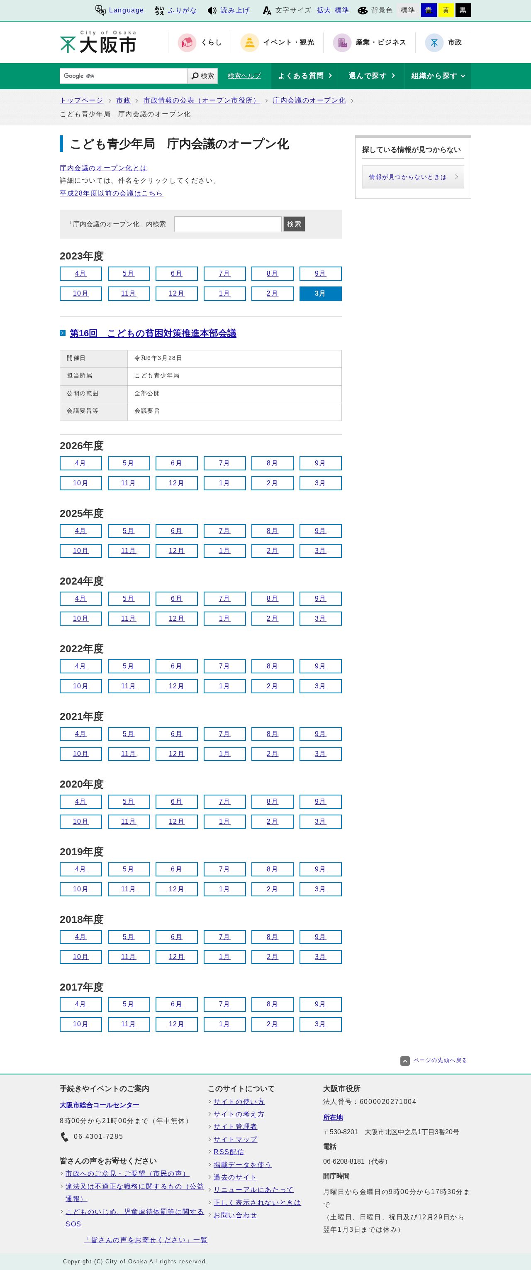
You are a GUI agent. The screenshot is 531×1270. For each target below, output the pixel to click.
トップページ (82, 100)
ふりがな (182, 10)
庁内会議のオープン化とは (103, 167)
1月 (225, 293)
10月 (81, 293)
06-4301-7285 (98, 1136)
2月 (272, 293)
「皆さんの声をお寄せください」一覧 (146, 1239)
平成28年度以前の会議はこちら (111, 193)
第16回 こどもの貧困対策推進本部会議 (153, 333)
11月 (128, 293)
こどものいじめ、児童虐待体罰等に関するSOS (135, 1218)
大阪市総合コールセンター (99, 1104)
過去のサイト (236, 1177)
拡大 (324, 10)
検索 (207, 75)
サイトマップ (236, 1139)
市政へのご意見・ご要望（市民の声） (128, 1173)
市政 (123, 100)
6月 (177, 273)
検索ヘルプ (244, 75)
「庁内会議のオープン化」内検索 (117, 224)
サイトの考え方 (239, 1114)
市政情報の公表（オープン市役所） (202, 100)
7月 (225, 273)
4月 (81, 273)
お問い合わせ (236, 1215)
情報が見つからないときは (408, 177)
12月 (177, 293)
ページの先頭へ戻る (441, 1060)
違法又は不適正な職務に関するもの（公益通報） (135, 1192)
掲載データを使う (243, 1164)
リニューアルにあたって (254, 1189)
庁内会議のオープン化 (309, 100)
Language (126, 10)
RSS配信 (229, 1151)
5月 (128, 273)
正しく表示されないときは (257, 1202)
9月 (320, 273)
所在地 (333, 1117)
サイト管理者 (236, 1126)
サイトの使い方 (239, 1101)
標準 (342, 10)
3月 (320, 483)
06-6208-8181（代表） (357, 1161)
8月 (272, 273)
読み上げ (235, 10)
